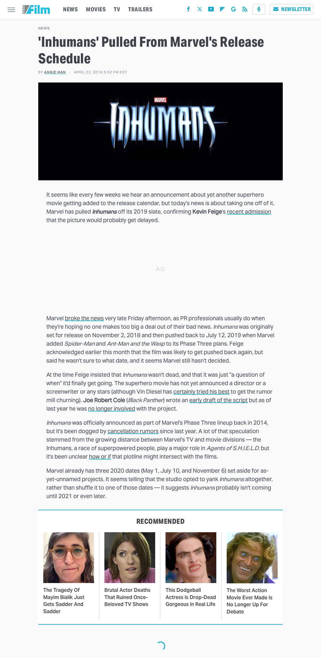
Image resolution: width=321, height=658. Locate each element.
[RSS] (244, 10)
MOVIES (96, 9)
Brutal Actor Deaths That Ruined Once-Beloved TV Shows (127, 597)
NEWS (70, 9)
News (44, 28)
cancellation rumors (133, 431)
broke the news (84, 318)
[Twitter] (199, 10)
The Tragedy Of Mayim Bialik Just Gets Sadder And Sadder (63, 600)
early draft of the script (218, 400)
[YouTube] (211, 10)
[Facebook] (188, 10)
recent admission (249, 211)
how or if (100, 456)
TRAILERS (140, 9)
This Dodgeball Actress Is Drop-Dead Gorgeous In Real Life (191, 597)
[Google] (233, 10)
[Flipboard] (222, 10)
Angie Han (55, 72)
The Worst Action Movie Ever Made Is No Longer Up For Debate (249, 601)
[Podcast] (259, 9)
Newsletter (296, 9)
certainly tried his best (201, 391)
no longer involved (111, 408)
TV (117, 9)
